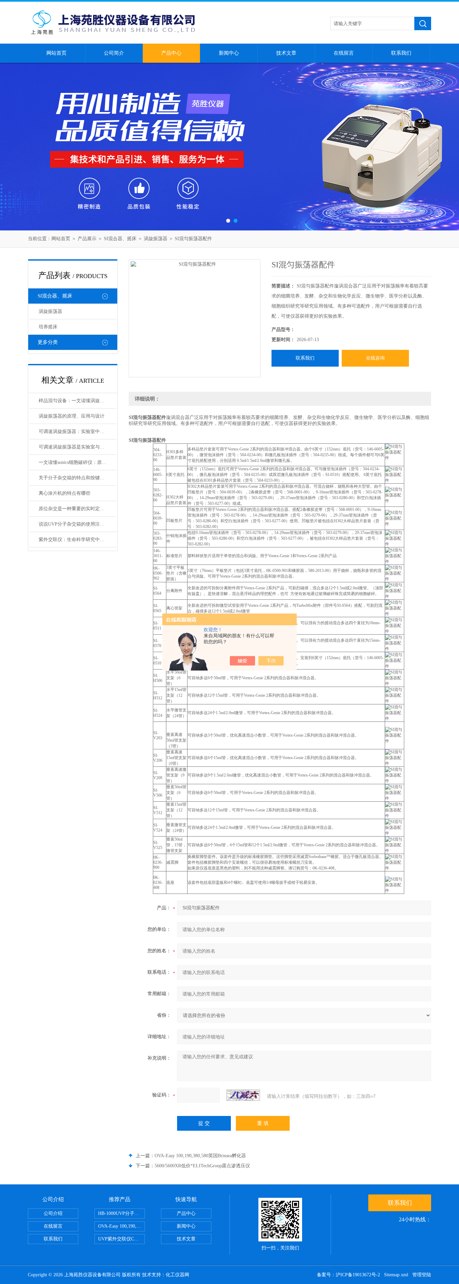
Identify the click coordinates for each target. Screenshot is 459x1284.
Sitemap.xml (396, 1274)
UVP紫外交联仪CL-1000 (121, 1238)
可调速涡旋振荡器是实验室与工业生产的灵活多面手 (78, 446)
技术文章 (286, 53)
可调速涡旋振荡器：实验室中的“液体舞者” (78, 431)
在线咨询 (375, 358)
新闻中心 (229, 53)
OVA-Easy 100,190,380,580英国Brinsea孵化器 (200, 1155)
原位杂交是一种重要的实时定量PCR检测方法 (78, 508)
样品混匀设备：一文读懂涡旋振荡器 (76, 400)
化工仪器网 (177, 1274)
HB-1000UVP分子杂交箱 (121, 1213)
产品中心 (171, 53)
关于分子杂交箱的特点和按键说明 (74, 477)
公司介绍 (53, 1213)
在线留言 (344, 53)
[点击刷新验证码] (243, 1095)
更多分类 (48, 342)
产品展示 (87, 238)
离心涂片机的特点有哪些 (64, 493)
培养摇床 (48, 326)
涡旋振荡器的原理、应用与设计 (72, 416)
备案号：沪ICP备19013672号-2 (348, 1274)
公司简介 (114, 53)
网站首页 (56, 53)
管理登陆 (421, 1274)
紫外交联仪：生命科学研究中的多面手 (78, 539)
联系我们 (401, 53)
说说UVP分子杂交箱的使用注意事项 (76, 524)
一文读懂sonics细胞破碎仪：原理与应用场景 (78, 462)
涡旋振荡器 (155, 238)
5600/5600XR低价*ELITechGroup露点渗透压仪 (202, 1165)
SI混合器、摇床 (120, 238)
